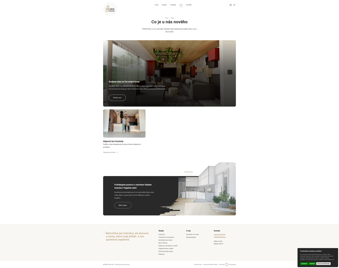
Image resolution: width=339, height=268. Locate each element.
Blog (181, 5)
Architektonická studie (165, 240)
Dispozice (161, 234)
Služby (164, 5)
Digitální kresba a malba (165, 248)
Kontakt (189, 5)
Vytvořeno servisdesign (227, 264)
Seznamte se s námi (192, 234)
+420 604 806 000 (219, 234)
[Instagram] (230, 5)
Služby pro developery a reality (168, 246)
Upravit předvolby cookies (210, 264)
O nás (156, 5)
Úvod (166, 18)
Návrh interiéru (162, 243)
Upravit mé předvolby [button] (323, 263)
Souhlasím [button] (304, 263)
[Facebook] (234, 5)
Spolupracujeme (191, 237)
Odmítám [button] (312, 263)
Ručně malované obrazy (165, 251)
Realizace (161, 254)
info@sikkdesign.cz (220, 237)
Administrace (198, 264)
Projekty (173, 5)
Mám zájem (123, 205)
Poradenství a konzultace (166, 237)
